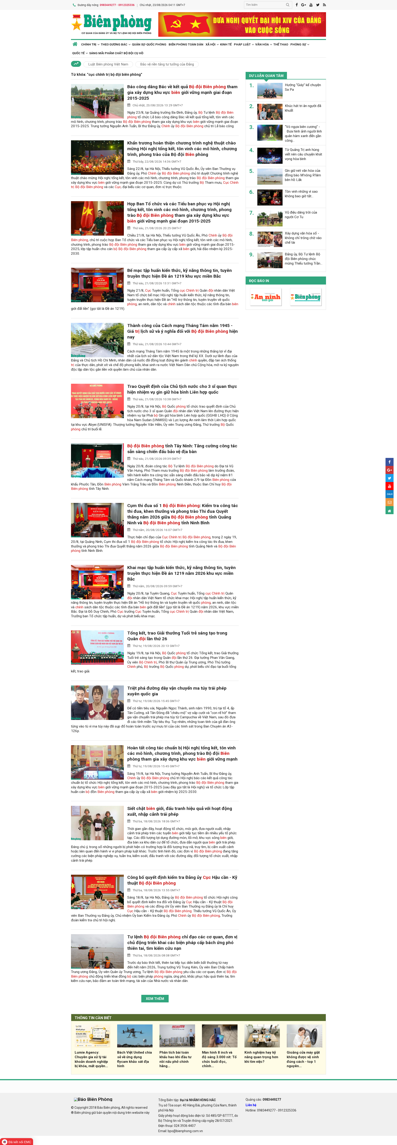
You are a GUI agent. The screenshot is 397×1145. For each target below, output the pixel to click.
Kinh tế (226, 44)
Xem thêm (155, 999)
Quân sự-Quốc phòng (149, 44)
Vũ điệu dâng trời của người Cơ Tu (301, 214)
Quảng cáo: (263, 1099)
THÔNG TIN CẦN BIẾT (93, 1018)
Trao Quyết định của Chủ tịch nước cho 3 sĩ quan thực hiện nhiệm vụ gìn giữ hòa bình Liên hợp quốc (182, 389)
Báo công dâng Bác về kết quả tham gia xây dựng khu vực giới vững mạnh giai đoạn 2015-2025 (182, 92)
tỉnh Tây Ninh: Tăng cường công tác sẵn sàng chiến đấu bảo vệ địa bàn (182, 448)
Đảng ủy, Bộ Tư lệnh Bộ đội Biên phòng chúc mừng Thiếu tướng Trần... (303, 258)
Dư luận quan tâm (266, 76)
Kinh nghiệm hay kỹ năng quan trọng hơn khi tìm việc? (261, 1057)
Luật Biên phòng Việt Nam (108, 64)
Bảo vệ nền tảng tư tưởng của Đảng (167, 64)
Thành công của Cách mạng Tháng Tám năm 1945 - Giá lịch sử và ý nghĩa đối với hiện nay (182, 331)
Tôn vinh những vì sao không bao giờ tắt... (301, 193)
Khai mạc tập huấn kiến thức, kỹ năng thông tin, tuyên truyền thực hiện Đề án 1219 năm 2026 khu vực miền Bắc (181, 573)
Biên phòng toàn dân (186, 44)
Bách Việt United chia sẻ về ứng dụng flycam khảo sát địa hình (134, 1059)
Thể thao (280, 44)
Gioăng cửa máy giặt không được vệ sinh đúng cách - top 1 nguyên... (303, 1059)
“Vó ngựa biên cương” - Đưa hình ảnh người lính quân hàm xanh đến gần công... (303, 133)
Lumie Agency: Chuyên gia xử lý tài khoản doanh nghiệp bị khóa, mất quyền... (91, 1059)
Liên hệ (251, 1105)
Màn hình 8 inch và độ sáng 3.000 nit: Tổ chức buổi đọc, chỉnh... (219, 1059)
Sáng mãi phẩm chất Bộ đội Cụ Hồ (116, 53)
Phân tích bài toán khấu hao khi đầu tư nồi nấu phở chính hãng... (175, 1059)
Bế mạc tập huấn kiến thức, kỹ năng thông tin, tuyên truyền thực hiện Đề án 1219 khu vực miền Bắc (179, 273)
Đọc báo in (259, 281)
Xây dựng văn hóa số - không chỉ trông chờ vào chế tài (303, 238)
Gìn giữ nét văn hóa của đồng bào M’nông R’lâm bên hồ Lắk (303, 175)
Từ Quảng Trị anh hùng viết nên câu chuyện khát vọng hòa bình (303, 154)
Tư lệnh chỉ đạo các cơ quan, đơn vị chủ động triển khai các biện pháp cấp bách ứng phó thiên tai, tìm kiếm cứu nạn (182, 942)
